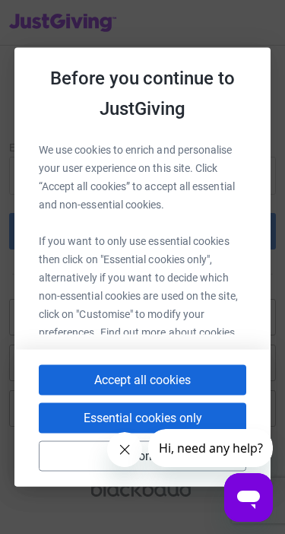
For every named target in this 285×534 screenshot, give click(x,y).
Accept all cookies (142, 380)
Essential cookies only (143, 418)
